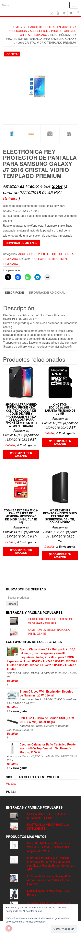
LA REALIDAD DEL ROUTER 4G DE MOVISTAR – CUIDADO (50, 621)
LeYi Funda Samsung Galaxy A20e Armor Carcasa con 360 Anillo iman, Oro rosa (49, 880)
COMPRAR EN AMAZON (21, 243)
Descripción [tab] (14, 292)
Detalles (10, 198)
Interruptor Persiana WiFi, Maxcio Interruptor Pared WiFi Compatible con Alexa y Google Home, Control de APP (50, 863)
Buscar (11, 604)
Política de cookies (36, 921)
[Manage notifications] (9, 928)
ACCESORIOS (39, 31)
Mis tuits (11, 783)
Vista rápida (37, 370)
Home (15, 27)
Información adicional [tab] (47, 292)
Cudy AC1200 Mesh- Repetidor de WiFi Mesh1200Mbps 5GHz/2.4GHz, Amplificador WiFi (49, 847)
